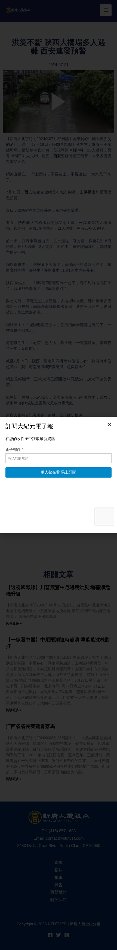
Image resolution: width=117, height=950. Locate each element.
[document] (58, 475)
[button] (109, 424)
